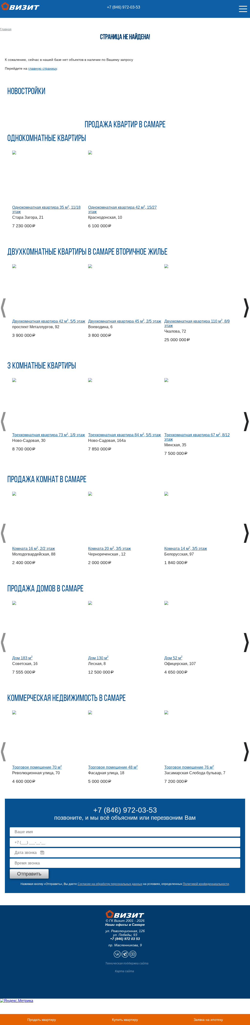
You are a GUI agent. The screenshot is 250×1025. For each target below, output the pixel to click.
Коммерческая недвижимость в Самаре (66, 698)
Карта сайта (124, 971)
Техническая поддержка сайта (126, 963)
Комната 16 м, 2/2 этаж (33, 548)
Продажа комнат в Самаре (46, 480)
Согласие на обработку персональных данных (110, 884)
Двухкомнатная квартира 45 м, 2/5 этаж (124, 321)
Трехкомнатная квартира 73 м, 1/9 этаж (48, 435)
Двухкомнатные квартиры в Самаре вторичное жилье (87, 252)
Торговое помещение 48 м (113, 767)
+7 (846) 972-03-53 (123, 7)
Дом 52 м (173, 658)
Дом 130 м (98, 658)
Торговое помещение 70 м (37, 767)
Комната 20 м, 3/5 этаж (109, 548)
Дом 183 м (22, 658)
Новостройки (26, 91)
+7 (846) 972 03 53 (125, 939)
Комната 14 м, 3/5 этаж (185, 548)
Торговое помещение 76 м (189, 767)
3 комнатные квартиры (41, 366)
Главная (5, 29)
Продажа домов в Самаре (45, 589)
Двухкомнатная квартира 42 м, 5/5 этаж (48, 321)
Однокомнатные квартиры (46, 138)
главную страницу (42, 68)
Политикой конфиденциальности (206, 884)
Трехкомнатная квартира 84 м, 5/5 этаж (124, 435)
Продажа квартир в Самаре (125, 125)
